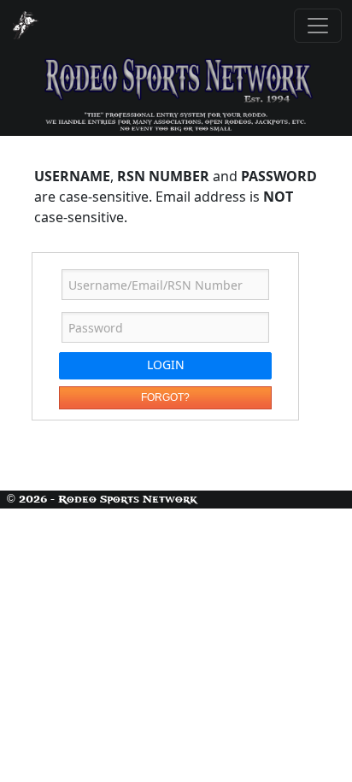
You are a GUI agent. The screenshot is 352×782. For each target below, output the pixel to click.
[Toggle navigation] (318, 26)
